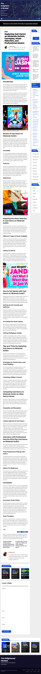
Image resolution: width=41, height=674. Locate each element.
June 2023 (35, 165)
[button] (37, 18)
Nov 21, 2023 (16, 649)
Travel (34, 210)
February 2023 (35, 176)
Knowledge (35, 199)
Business (34, 187)
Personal (34, 205)
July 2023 (34, 162)
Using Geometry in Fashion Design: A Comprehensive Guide (36, 94)
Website (3, 624)
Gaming (34, 193)
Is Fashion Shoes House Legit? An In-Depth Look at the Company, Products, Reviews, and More (21, 544)
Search (34, 30)
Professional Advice (21, 49)
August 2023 (35, 159)
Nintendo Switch (15, 49)
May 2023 (35, 168)
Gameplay (17, 47)
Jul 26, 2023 (35, 649)
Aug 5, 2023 (25, 647)
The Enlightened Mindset (5, 5)
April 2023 (35, 171)
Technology (35, 207)
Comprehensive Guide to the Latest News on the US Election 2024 (36, 49)
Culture (6, 31)
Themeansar (3, 671)
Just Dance (21, 47)
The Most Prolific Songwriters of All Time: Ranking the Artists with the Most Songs (35, 104)
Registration (25, 537)
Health (34, 196)
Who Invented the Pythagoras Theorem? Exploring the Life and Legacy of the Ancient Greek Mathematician (36, 139)
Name (3, 610)
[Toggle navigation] (19, 19)
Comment (4, 588)
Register (38, 671)
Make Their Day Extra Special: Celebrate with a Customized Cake (36, 77)
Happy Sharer (12, 46)
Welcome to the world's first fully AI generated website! (20, 23)
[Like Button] (4, 529)
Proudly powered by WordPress (6, 670)
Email (3, 617)
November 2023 (36, 156)
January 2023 (35, 179)
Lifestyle (34, 202)
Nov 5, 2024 (6, 649)
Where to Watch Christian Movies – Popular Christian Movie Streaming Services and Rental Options (8, 544)
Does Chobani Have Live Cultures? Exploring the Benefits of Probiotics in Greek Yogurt (36, 126)
